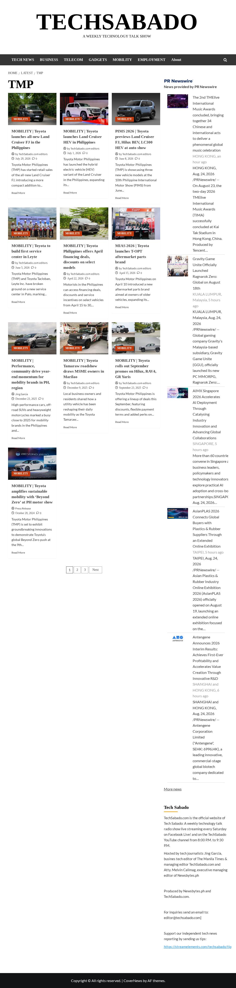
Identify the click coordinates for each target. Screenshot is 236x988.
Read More (18, 193)
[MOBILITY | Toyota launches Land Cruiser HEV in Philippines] (84, 109)
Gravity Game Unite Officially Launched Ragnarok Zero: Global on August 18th (206, 273)
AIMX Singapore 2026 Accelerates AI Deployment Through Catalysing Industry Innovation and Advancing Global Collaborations (207, 414)
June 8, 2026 (126, 158)
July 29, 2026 (22, 158)
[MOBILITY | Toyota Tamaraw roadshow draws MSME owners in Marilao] (84, 338)
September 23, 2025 (130, 387)
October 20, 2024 (25, 513)
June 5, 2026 (22, 267)
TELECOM (73, 60)
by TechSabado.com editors (31, 154)
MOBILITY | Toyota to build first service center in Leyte (31, 251)
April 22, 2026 (75, 278)
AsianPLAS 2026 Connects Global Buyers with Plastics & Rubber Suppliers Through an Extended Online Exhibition (207, 529)
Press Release (23, 509)
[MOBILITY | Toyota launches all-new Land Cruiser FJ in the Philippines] (32, 109)
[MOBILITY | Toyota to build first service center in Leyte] (32, 223)
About (176, 60)
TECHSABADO (117, 21)
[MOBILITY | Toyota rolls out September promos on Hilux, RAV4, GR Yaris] (136, 338)
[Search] (225, 60)
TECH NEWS (23, 60)
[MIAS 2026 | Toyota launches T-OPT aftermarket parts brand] (136, 223)
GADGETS (98, 60)
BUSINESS (49, 60)
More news (173, 789)
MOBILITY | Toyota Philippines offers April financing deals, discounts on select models (83, 257)
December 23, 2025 (26, 398)
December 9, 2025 (77, 387)
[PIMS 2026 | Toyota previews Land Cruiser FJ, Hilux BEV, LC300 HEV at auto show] (136, 109)
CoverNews (133, 980)
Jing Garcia (21, 394)
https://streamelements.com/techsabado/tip (197, 947)
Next (95, 570)
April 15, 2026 (127, 273)
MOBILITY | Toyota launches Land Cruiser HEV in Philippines (82, 136)
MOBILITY (122, 60)
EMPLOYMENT (151, 60)
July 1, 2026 (74, 153)
